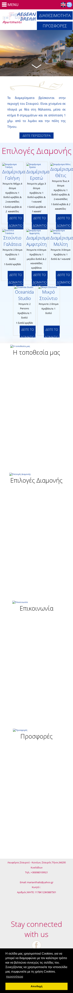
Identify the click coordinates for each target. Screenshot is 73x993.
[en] (63, 4)
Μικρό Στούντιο (48, 295)
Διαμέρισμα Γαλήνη (13, 174)
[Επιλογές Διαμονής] (36, 479)
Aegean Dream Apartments (19, 17)
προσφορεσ (55, 25)
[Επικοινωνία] (36, 607)
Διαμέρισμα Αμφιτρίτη (37, 241)
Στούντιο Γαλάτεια (12, 241)
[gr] (69, 4)
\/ (36, 66)
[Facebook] (36, 945)
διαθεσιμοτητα (55, 15)
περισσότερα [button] (14, 976)
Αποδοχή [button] (36, 986)
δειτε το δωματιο (15, 222)
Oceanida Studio (24, 295)
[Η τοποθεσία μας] (36, 351)
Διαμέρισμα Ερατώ (37, 174)
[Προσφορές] (36, 735)
